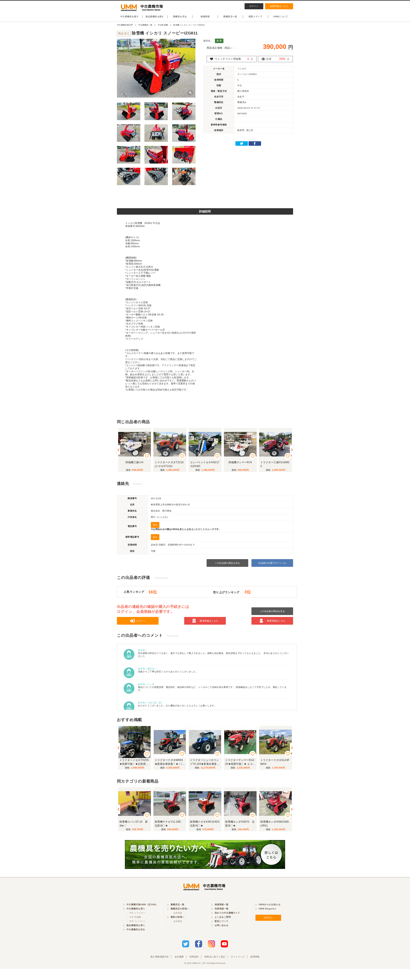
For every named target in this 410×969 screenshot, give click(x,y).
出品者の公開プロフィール (272, 563)
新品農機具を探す (155, 16)
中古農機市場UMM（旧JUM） (142, 904)
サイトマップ (238, 956)
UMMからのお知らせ (269, 904)
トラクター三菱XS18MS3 (272, 464)
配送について (222, 921)
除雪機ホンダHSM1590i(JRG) (274, 823)
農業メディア (255, 16)
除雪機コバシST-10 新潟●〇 (133, 823)
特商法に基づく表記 (214, 956)
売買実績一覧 (222, 908)
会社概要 (179, 956)
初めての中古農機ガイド (227, 913)
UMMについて (280, 16)
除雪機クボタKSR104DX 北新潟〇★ (205, 823)
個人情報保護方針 (159, 956)
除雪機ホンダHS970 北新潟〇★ (239, 823)
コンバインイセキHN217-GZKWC (202, 464)
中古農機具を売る (136, 929)
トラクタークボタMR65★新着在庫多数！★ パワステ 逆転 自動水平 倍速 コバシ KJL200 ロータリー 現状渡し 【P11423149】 (169, 762)
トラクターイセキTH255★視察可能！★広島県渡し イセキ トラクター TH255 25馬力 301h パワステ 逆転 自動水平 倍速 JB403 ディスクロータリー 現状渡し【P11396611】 (134, 762)
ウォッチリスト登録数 (228, 58)
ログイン (254, 6)
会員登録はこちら (279, 6)
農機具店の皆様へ (180, 908)
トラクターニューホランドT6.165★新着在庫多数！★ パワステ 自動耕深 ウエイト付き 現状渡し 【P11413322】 (204, 762)
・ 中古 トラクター (136, 913)
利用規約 (194, 956)
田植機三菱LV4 (132, 462)
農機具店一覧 (230, 16)
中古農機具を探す (129, 16)
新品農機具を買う (136, 925)
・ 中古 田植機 (134, 917)
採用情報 (255, 956)
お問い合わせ (222, 925)
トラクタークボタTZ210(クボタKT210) (166, 464)
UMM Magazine (267, 908)
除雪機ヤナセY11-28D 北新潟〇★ (169, 823)
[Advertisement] (205, 198)
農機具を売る (180, 16)
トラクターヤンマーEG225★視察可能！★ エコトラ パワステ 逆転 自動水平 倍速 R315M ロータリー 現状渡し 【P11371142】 (240, 762)
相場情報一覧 (222, 904)
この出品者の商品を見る (227, 563)
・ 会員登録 (176, 913)
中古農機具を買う (136, 908)
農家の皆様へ (177, 917)
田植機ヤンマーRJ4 (237, 462)
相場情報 (205, 16)
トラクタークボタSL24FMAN (274, 762)
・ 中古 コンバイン (136, 921)
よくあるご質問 (223, 917)
